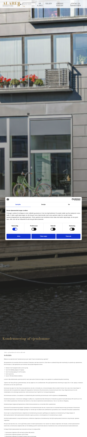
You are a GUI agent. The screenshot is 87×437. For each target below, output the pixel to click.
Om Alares (40, 4)
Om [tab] (69, 204)
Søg (24, 6)
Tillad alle (68, 236)
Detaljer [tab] (43, 204)
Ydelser (48, 3)
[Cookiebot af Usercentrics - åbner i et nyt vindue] (73, 199)
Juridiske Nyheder (59, 4)
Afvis (18, 236)
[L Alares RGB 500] (12, 4)
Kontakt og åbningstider (75, 4)
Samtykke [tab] (18, 204)
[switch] (34, 229)
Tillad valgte (43, 236)
